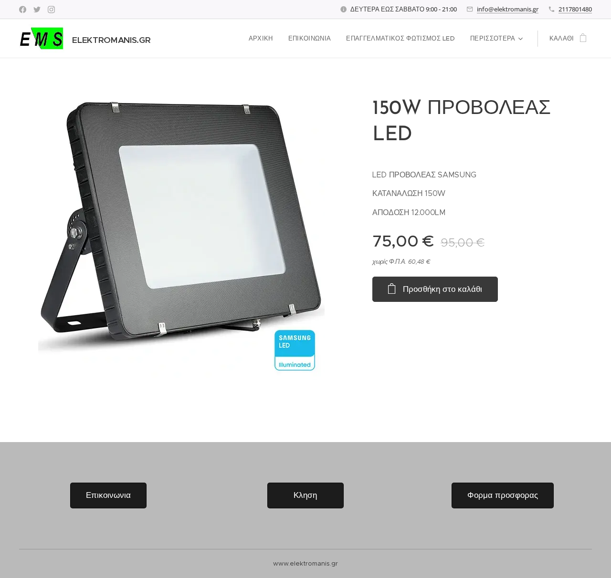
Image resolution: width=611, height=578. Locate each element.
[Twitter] (37, 9)
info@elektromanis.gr (507, 9)
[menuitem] (263, 39)
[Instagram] (51, 9)
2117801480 (575, 9)
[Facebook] (23, 9)
